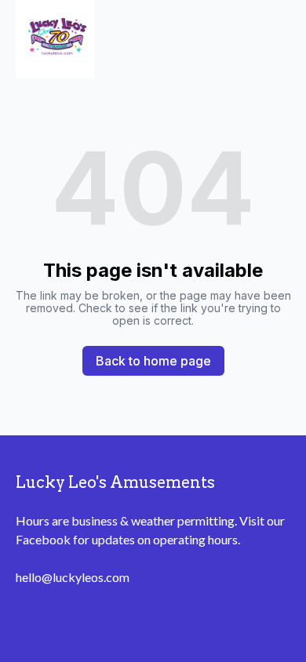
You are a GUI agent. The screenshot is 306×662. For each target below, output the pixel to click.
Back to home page (153, 361)
